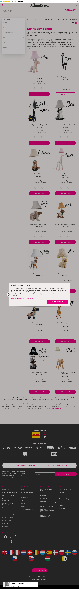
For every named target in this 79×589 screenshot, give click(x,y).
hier (54, 293)
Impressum (21, 298)
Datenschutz (29, 298)
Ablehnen (14, 298)
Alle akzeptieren (57, 301)
